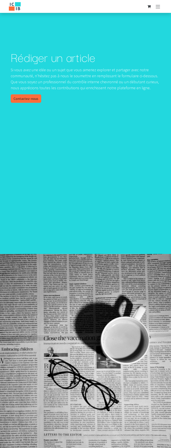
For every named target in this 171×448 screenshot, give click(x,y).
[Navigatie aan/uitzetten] (157, 6)
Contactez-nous (26, 98)
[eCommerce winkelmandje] (149, 6)
